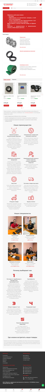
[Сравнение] (37, 1)
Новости (4, 361)
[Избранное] (35, 1)
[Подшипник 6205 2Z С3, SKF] (22, 88)
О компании (5, 355)
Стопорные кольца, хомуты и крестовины (11, 374)
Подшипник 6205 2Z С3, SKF (22, 96)
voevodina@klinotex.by (14, 266)
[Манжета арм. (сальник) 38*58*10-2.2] (36, 88)
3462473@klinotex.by (30, 266)
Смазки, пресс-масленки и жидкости (10, 373)
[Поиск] (41, 8)
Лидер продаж (7, 79)
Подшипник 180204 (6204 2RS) (9, 96)
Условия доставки (26, 358)
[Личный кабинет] (41, 1)
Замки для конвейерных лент (8, 370)
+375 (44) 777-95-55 (32, 3)
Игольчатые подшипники (25, 39)
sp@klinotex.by (30, 240)
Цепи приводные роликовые (8, 377)
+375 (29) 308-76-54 (28, 371)
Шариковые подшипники (25, 43)
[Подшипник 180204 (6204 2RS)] (9, 88)
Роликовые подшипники (25, 41)
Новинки (14, 79)
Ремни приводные (6, 371)
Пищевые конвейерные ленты (26, 68)
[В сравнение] (14, 85)
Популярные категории (9, 365)
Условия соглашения (7, 358)
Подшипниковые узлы (24, 40)
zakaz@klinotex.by (27, 373)
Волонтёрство (26, 355)
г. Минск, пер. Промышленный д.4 (31, 377)
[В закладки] (14, 83)
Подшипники (22, 37)
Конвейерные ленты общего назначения (28, 66)
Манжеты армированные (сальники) (27, 51)
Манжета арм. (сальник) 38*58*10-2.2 (35, 96)
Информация (26, 353)
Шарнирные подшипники (25, 44)
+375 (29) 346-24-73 (28, 370)
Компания (5, 353)
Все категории (23, 47)
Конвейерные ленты (24, 64)
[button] (3, 94)
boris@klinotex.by (14, 240)
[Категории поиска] (11, 8)
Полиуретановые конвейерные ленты (27, 69)
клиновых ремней (29, 112)
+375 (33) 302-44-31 (32, 5)
